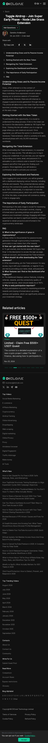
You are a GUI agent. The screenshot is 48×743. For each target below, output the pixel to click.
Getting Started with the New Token (21, 60)
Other (15, 699)
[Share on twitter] (3, 387)
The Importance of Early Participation (21, 73)
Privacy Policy (30, 714)
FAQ (7, 77)
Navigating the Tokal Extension (19, 64)
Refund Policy (30, 719)
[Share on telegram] (12, 387)
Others (7, 339)
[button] (37, 3)
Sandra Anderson (18, 33)
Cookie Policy (7, 719)
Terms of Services (9, 714)
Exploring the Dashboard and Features (22, 68)
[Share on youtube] (16, 387)
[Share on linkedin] (8, 387)
